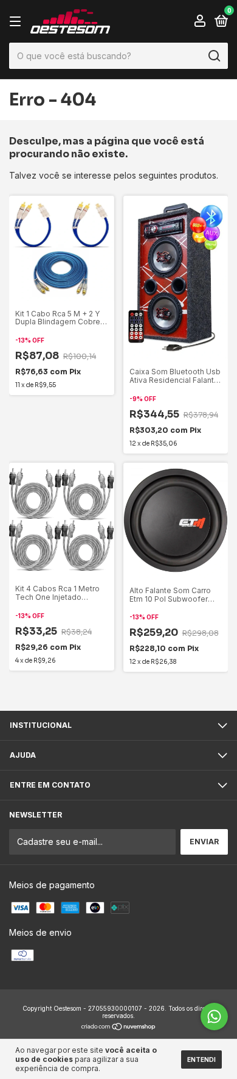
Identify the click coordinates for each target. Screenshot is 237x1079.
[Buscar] (214, 56)
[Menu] (17, 21)
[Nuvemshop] (119, 1027)
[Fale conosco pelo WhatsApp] (214, 1016)
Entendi (201, 1059)
